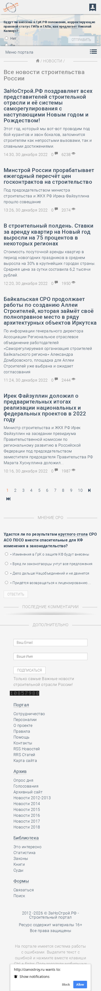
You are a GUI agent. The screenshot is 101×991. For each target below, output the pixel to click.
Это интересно (27, 847)
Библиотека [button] (26, 837)
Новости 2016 (26, 815)
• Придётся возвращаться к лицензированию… (50, 583)
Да (12, 46)
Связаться (23, 890)
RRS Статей (24, 754)
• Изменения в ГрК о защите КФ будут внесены (49, 554)
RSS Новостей (26, 749)
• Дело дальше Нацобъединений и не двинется (49, 573)
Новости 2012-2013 (32, 798)
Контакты (22, 743)
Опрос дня (23, 780)
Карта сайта (25, 760)
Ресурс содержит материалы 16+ (50, 925)
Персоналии (25, 719)
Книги (19, 864)
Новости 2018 (26, 827)
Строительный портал (50, 917)
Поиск (19, 896)
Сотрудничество (29, 714)
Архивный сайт (28, 792)
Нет (13, 38)
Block (66, 984)
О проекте (22, 725)
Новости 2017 (26, 821)
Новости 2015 (26, 809)
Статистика (24, 852)
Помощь (21, 737)
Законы (20, 858)
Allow (80, 984)
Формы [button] (21, 881)
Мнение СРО (50, 517)
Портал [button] (21, 704)
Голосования (25, 786)
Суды (18, 870)
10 (80, 490)
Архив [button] (19, 771)
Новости (52, 61)
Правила (21, 731)
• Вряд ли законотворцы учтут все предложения (51, 564)
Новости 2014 (26, 803)
